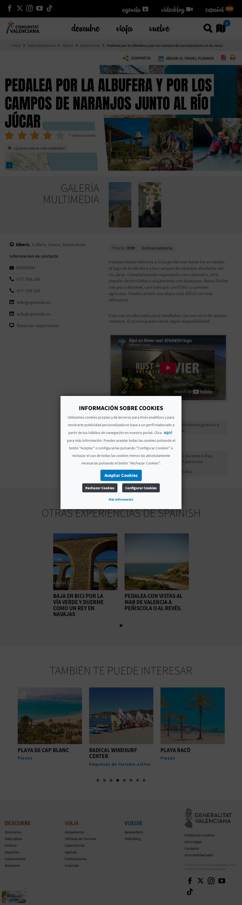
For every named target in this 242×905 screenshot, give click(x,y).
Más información (121, 499)
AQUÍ (168, 432)
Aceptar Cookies (121, 475)
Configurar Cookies (141, 487)
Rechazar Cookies (99, 487)
